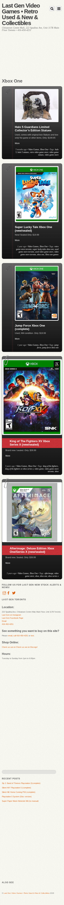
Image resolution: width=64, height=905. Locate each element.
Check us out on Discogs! (27, 647)
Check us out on (9, 647)
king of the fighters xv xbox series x (19, 469)
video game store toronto (52, 470)
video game (39, 469)
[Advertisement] (32, 58)
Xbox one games (52, 254)
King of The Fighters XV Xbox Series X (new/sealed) (30, 443)
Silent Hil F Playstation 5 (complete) (16, 788)
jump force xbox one (50, 347)
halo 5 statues (23, 152)
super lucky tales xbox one (43, 249)
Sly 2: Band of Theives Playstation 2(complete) (21, 783)
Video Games (33, 149)
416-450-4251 (7, 624)
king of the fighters (50, 466)
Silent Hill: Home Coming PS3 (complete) (18, 792)
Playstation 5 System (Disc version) (17, 797)
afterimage (49, 573)
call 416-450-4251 (20, 636)
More (17, 143)
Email (4, 621)
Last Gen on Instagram (11, 615)
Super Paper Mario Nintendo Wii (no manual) (20, 801)
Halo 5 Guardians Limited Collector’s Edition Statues (33, 128)
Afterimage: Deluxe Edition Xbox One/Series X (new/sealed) (32, 550)
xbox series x (53, 576)
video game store (52, 155)
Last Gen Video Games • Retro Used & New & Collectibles (26, 893)
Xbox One (44, 149)
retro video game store (39, 152)
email (10, 636)
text (32, 636)
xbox (57, 471)
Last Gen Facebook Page (12, 618)
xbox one (40, 254)
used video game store (44, 252)
